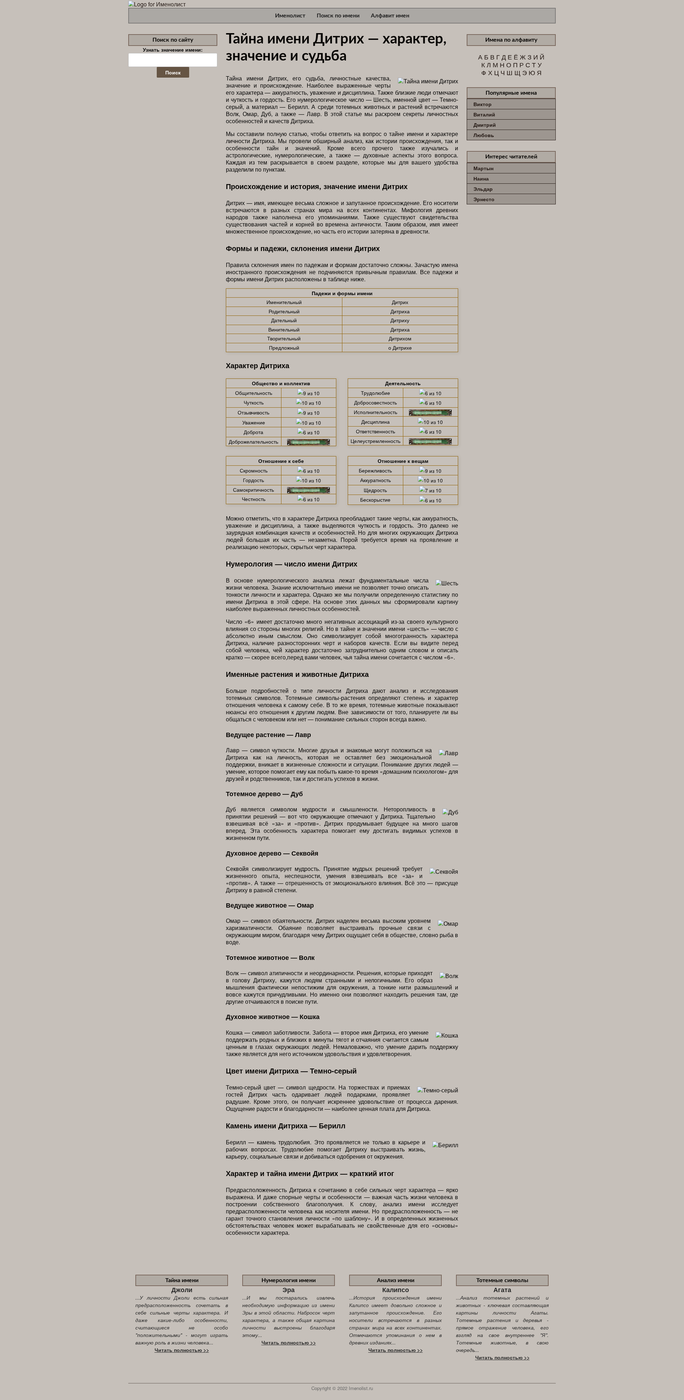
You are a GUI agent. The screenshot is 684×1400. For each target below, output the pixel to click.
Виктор (482, 104)
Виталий (484, 114)
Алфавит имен (390, 16)
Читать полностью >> (182, 1349)
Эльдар (483, 188)
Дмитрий (484, 124)
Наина (481, 178)
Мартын (483, 168)
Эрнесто (483, 199)
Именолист (290, 16)
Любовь (483, 135)
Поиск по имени (338, 16)
